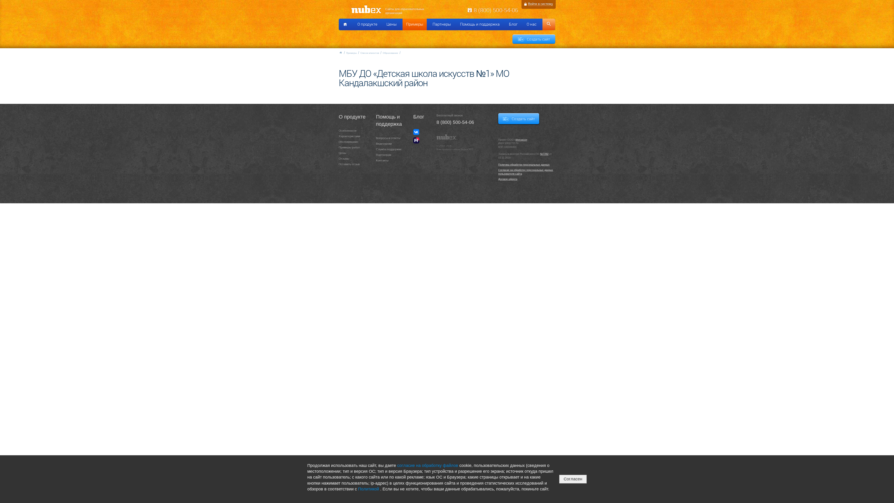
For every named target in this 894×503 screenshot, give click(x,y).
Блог (513, 24)
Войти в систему (540, 4)
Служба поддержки (388, 149)
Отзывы (344, 158)
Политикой (369, 489)
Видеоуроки (384, 143)
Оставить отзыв (349, 164)
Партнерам (383, 154)
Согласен (573, 479)
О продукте (367, 24)
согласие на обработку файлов (427, 465)
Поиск (548, 24)
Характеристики (349, 136)
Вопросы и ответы (388, 138)
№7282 (544, 154)
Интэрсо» (521, 139)
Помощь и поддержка (480, 24)
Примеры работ (349, 147)
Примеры (414, 24)
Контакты (382, 160)
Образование (390, 53)
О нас (532, 24)
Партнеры (442, 24)
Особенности (347, 130)
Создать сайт (538, 39)
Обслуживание (348, 141)
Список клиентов (369, 53)
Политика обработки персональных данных (524, 164)
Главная (340, 52)
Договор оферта (507, 179)
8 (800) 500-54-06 (496, 10)
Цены (391, 24)
